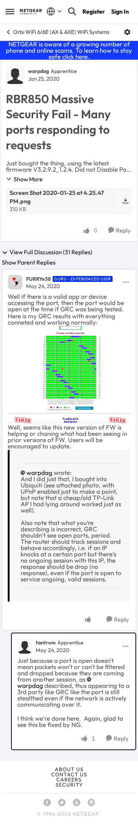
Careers (69, 779)
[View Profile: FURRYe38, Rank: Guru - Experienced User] (15, 282)
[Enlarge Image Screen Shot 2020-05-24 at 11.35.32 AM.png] (69, 374)
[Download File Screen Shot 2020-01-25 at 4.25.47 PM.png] (125, 201)
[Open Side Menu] (10, 11)
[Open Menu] (127, 32)
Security (69, 784)
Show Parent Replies (29, 262)
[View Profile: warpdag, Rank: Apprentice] (15, 75)
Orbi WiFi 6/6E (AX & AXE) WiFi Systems (61, 31)
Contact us (69, 774)
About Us (69, 769)
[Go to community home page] (31, 11)
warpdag (38, 71)
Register (93, 11)
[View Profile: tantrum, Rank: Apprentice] (24, 646)
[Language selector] (54, 11)
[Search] (72, 11)
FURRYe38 (38, 278)
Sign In (120, 11)
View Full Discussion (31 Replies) (51, 252)
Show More (28, 179)
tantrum (46, 642)
